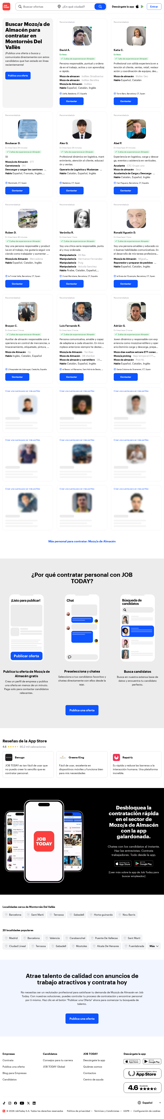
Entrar (154, 6)
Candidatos (10, 1079)
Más (152, 945)
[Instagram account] (9, 1103)
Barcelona (15, 914)
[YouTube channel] (22, 1103)
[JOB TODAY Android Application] (143, 863)
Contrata (8, 1060)
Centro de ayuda (93, 1079)
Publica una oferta (18, 75)
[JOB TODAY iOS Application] (122, 863)
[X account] (28, 1103)
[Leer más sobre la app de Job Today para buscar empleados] (134, 874)
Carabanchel (77, 937)
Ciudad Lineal (17, 945)
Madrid (13, 937)
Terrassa (59, 914)
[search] (100, 6)
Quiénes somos (92, 1066)
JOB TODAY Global (54, 1066)
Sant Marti (37, 914)
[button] (82, 63)
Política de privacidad (78, 1111)
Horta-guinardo (103, 914)
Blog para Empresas (15, 1072)
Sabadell (79, 914)
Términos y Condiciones (106, 1111)
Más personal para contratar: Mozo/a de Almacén (82, 541)
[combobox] (38, 6)
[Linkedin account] (34, 1103)
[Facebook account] (15, 1103)
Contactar (71, 101)
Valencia (55, 937)
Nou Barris (129, 914)
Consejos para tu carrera (58, 1060)
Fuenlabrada (136, 945)
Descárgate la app (94, 1060)
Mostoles (81, 945)
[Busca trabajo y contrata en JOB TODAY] (6, 6)
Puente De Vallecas (106, 937)
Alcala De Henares (108, 945)
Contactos (89, 1072)
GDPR (126, 1111)
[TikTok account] (4, 1103)
